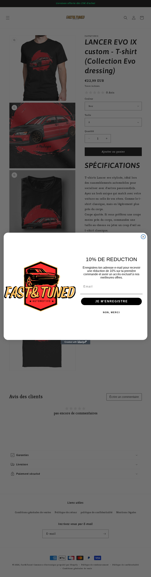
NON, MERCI (111, 312)
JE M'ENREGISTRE (111, 301)
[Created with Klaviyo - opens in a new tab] (75, 342)
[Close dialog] (143, 237)
